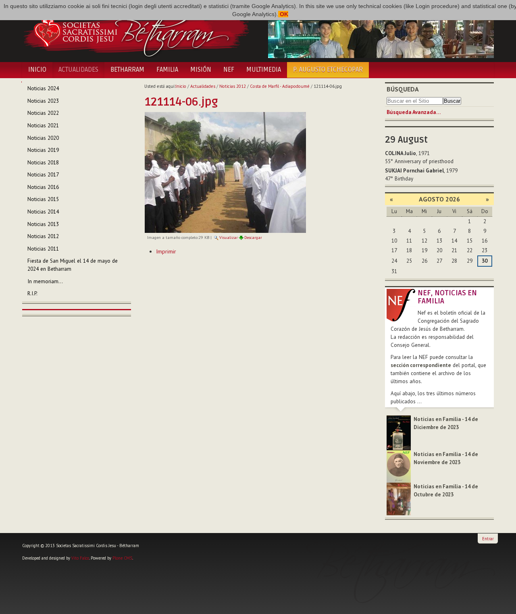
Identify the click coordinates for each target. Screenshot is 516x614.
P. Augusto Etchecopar (328, 70)
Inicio (37, 70)
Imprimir (166, 251)
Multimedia (263, 70)
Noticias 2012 (232, 86)
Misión (200, 70)
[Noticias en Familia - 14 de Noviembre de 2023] (399, 466)
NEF (228, 70)
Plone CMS (122, 558)
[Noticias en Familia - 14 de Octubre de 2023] (399, 498)
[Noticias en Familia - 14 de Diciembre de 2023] (399, 432)
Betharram (127, 70)
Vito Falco (80, 558)
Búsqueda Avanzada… (414, 112)
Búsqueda (403, 89)
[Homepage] (136, 31)
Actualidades (78, 70)
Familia (167, 70)
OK (283, 14)
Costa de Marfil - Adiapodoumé (280, 86)
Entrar (488, 538)
